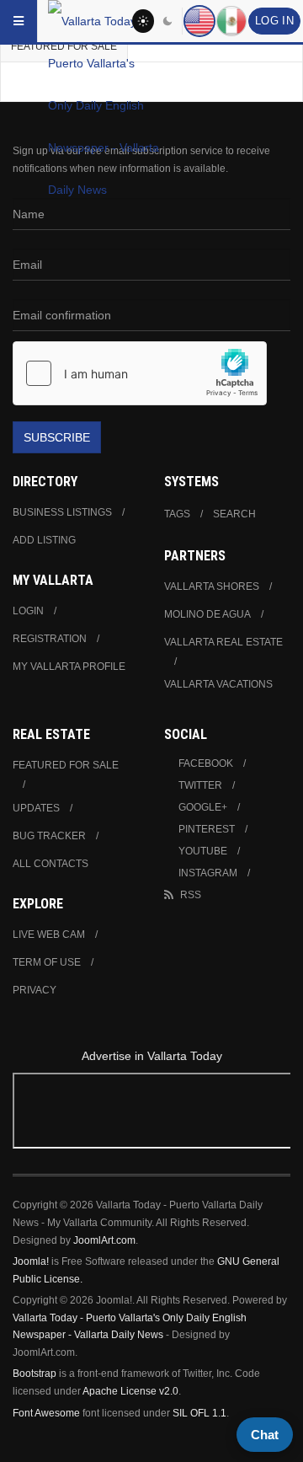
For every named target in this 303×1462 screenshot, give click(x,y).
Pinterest (206, 829)
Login (28, 611)
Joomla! (31, 1261)
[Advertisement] (151, 1113)
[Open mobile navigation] (19, 21)
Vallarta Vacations (218, 684)
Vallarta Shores (211, 586)
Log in (274, 21)
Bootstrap (34, 1373)
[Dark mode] (168, 21)
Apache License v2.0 (130, 1391)
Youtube (202, 851)
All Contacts (50, 864)
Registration (50, 639)
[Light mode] (143, 21)
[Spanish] (231, 21)
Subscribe (57, 437)
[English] (199, 21)
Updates (36, 808)
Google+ (202, 807)
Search (234, 514)
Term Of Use (47, 962)
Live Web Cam (49, 934)
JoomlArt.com (104, 1240)
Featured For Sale (66, 765)
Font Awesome (46, 1413)
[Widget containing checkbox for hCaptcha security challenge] (140, 373)
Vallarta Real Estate (223, 642)
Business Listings (62, 512)
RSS (190, 895)
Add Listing (44, 540)
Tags (177, 514)
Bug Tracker (49, 836)
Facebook (205, 763)
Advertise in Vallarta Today (152, 1056)
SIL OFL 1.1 (199, 1413)
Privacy (34, 990)
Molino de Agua (207, 614)
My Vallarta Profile (69, 666)
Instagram (207, 873)
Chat (265, 1434)
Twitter (200, 785)
